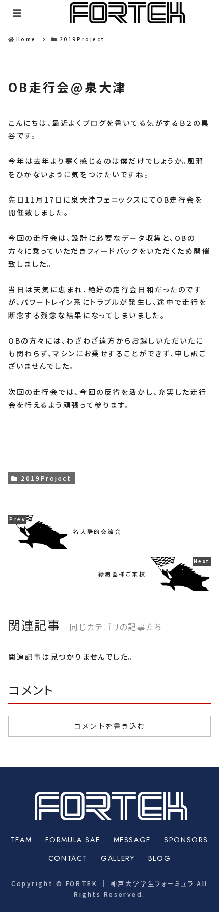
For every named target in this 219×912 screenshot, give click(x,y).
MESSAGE (132, 840)
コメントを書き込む (109, 726)
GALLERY (117, 858)
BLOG (159, 858)
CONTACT (68, 858)
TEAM (21, 840)
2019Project (46, 478)
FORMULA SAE (72, 840)
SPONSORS (186, 840)
